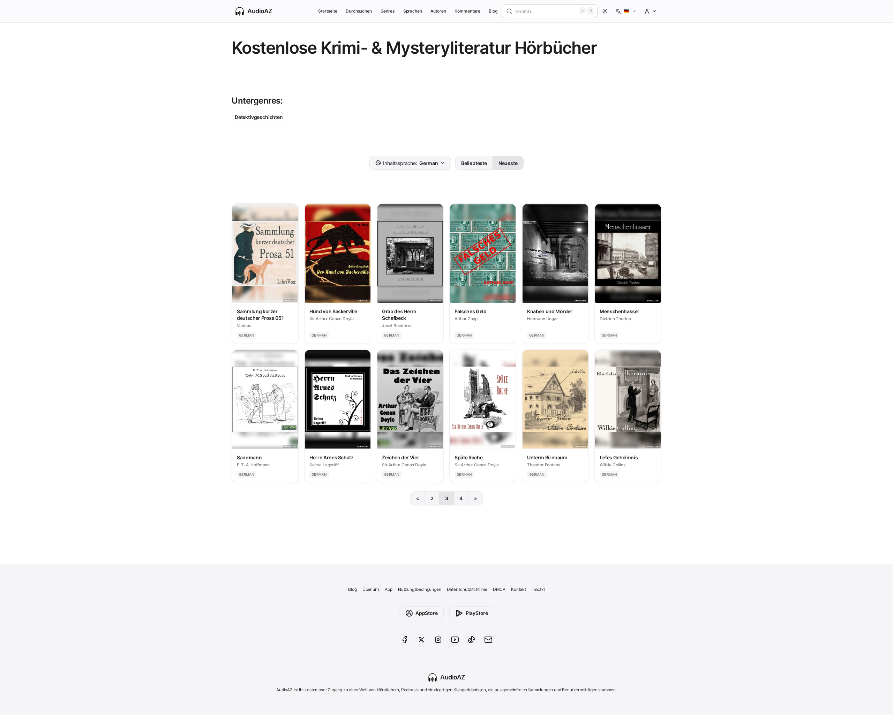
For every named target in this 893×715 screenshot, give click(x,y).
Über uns (371, 589)
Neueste (508, 163)
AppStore (426, 613)
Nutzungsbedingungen (419, 589)
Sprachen (412, 11)
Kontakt (518, 589)
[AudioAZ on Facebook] (404, 639)
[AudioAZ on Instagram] (438, 639)
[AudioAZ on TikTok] (471, 639)
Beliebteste (474, 163)
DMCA (499, 589)
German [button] (410, 163)
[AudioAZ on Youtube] (454, 639)
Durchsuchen (359, 11)
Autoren (438, 11)
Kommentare (467, 11)
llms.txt (538, 589)
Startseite (327, 11)
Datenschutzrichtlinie (467, 589)
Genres (388, 11)
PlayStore (477, 613)
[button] (626, 11)
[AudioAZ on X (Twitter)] (421, 639)
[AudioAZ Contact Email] (488, 639)
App (388, 589)
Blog (493, 11)
